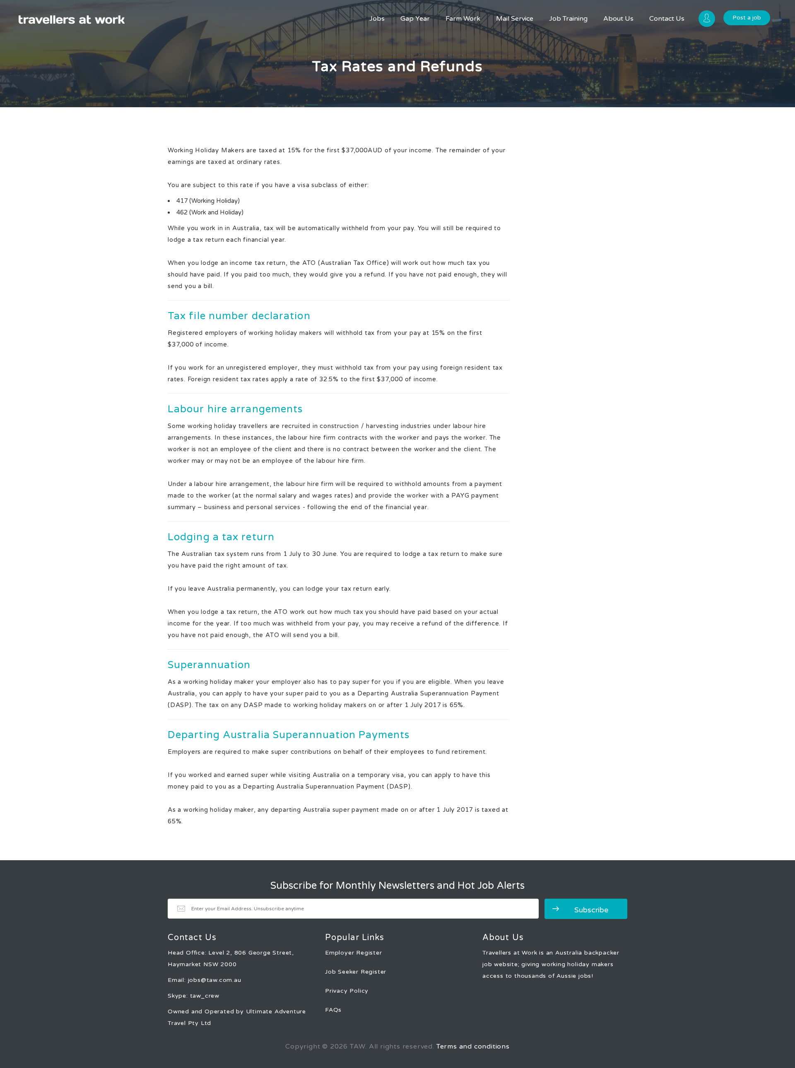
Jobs (377, 18)
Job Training (568, 18)
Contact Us (666, 18)
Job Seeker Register (355, 971)
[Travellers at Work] (72, 20)
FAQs (333, 1009)
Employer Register (353, 952)
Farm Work (463, 18)
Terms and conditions (473, 1046)
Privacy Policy (347, 990)
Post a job (746, 17)
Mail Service (514, 18)
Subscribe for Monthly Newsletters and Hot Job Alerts (397, 886)
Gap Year (415, 18)
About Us (618, 18)
